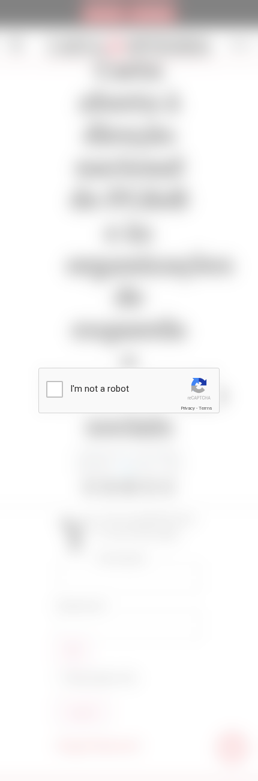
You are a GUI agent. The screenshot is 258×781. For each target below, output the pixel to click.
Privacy (188, 408)
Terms (205, 408)
